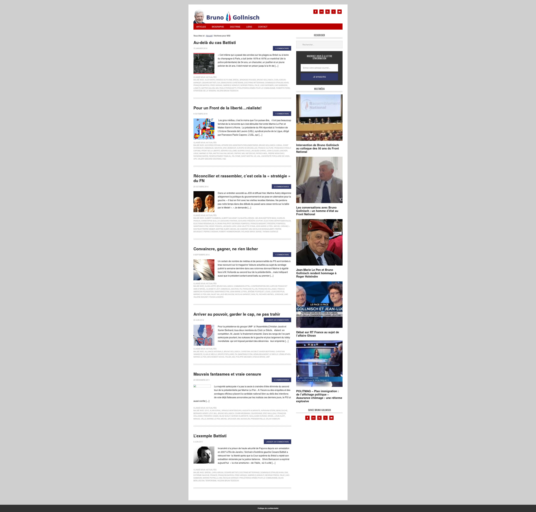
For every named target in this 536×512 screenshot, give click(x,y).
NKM (253, 294)
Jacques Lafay (229, 226)
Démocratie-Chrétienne (232, 82)
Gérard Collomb (229, 150)
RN (233, 156)
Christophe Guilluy (210, 220)
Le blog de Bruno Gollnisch (229, 16)
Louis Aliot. (280, 416)
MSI (217, 88)
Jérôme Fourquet (255, 291)
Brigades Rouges (248, 79)
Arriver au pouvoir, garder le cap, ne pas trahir (236, 314)
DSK (286, 472)
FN (241, 289)
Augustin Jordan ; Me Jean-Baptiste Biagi (257, 218)
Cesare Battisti (209, 82)
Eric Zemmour (229, 148)
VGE (224, 159)
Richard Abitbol (266, 294)
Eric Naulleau (270, 413)
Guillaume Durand (258, 416)
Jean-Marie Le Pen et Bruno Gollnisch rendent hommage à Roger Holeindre (316, 273)
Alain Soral (215, 410)
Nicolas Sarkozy (242, 294)
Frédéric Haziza (211, 416)
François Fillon (250, 289)
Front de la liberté (210, 150)
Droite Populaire (226, 354)
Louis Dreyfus (277, 291)
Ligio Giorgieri (267, 85)
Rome (237, 156)
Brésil (236, 79)
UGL (258, 156)
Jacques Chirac (258, 150)
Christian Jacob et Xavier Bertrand (258, 351)
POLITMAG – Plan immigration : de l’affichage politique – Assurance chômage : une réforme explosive (319, 396)
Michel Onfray (234, 153)
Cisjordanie (256, 413)
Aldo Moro (210, 79)
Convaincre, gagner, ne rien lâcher (225, 249)
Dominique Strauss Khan (272, 472)
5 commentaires (281, 380)
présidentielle (258, 418)
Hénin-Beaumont (261, 354)
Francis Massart (258, 223)
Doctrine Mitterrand (254, 82)
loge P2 (197, 88)
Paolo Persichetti (227, 88)
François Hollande (267, 289)
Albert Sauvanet (229, 218)
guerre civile (243, 150)
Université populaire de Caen (275, 156)
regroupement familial (220, 156)
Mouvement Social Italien (219, 357)
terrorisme (210, 480)
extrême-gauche (201, 475)
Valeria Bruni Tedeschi (227, 90)
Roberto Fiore (283, 88)
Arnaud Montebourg (231, 410)
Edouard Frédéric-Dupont (250, 220)
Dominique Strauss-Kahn (277, 82)
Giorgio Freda (247, 85)
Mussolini (245, 418)
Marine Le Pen (205, 153)
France (213, 475)
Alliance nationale (214, 351)
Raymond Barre (200, 156)
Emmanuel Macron (213, 148)
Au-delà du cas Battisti (214, 42)
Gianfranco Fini (200, 226)
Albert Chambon (213, 218)
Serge (259, 231)
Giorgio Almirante (239, 416)
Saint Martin (247, 156)
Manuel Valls (199, 418)
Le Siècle (273, 354)
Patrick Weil (261, 153)
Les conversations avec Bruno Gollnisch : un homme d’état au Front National (317, 210)
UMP (286, 294)
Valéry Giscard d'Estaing (210, 159)
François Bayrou (201, 85)
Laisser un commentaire (277, 320)
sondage (279, 294)
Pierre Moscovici (276, 153)
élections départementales (277, 220)
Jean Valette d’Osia (246, 226)
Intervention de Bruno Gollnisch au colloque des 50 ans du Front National (317, 148)
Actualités (211, 77)
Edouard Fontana (229, 220)
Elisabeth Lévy (213, 289)
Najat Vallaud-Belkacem (222, 294)
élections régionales (203, 223)
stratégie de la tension (204, 90)
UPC (195, 159)
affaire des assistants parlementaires (239, 145)
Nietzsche (250, 153)
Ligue (195, 153)
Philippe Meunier (244, 357)
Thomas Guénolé (270, 231)
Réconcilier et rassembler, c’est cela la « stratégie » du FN (241, 178)
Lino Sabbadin (280, 85)
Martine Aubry (222, 229)
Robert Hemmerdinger (230, 231)
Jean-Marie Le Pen (238, 291)
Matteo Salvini (208, 88)
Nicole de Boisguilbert (263, 229)
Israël (271, 416)
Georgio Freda (272, 475)
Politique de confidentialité (268, 508)
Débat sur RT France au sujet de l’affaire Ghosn (317, 333)
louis (267, 291)
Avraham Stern (268, 410)
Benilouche (281, 410)
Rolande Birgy (248, 231)
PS (257, 294)
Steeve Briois (259, 357)
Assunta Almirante (251, 410)
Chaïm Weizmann (242, 413)
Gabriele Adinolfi (231, 85)
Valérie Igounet (200, 297)
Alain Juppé (210, 286)
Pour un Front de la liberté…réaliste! (227, 108)
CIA (218, 82)
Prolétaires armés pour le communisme (256, 88)
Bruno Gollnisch (265, 79)
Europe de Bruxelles (247, 148)
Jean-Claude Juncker (277, 150)
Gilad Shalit (224, 416)
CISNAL (279, 145)
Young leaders (216, 297)
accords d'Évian (213, 145)
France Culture (265, 148)
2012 (207, 410)
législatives (284, 354)
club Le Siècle (210, 354)
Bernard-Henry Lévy (203, 413)
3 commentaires (281, 186)
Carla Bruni (217, 472)
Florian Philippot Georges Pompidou (232, 223)
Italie (256, 85)
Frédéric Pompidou (276, 223)
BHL (215, 413)
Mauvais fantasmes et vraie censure (227, 374)
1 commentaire (282, 48)
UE (255, 156)
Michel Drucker (228, 418)
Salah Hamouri (273, 418)
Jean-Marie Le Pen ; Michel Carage (272, 226)
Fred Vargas (216, 85)
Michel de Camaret (239, 229)
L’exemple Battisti (210, 436)
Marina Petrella (210, 478)
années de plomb (224, 79)
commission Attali (242, 286)
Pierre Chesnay (211, 231)
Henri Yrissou (215, 226)
